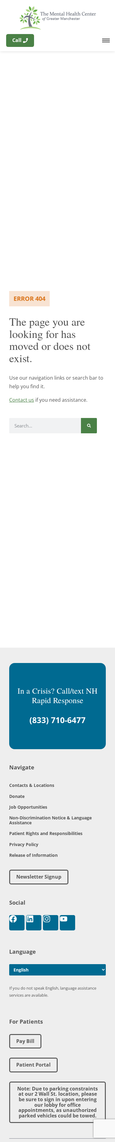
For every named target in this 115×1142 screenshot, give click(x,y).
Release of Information (33, 855)
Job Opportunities (28, 807)
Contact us (21, 400)
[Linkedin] (33, 922)
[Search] (89, 425)
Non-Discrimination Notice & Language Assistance (50, 820)
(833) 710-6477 (57, 720)
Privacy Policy (23, 844)
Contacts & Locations (31, 785)
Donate (17, 796)
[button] (57, 1102)
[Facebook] (17, 922)
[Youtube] (67, 922)
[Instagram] (50, 922)
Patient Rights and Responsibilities (45, 833)
